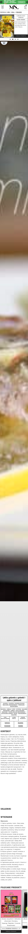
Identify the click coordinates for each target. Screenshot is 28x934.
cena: (11, 928)
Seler (15, 713)
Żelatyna (14, 714)
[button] (10, 39)
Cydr (13, 709)
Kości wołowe (20, 710)
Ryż (23, 15)
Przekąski (21, 704)
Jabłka (13, 710)
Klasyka (11, 703)
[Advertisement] (14, 792)
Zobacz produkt (11, 931)
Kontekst (7, 722)
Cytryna (18, 709)
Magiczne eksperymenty (10, 704)
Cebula (9, 709)
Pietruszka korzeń (7, 713)
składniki (20, 722)
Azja (19, 15)
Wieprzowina (14, 706)
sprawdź (21, 2)
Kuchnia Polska (19, 703)
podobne (20, 725)
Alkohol (5, 703)
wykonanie (7, 725)
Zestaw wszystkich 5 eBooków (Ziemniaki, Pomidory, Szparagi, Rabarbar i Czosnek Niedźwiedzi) (11, 922)
